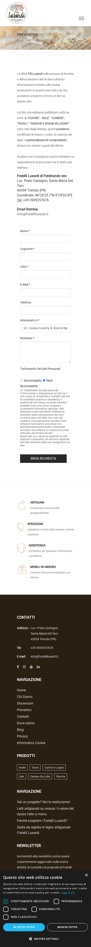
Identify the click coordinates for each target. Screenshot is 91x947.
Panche (60, 776)
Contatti (23, 717)
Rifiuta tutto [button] (67, 927)
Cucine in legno (54, 767)
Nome (25, 231)
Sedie (22, 767)
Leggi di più (68, 892)
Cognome (27, 248)
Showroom (25, 703)
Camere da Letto (40, 776)
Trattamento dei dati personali (40, 368)
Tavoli (35, 767)
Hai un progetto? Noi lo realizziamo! (43, 802)
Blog (20, 730)
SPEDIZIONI (35, 524)
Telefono (25, 302)
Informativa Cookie (31, 743)
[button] (45, 939)
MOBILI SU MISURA (43, 566)
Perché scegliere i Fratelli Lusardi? (42, 821)
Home (21, 690)
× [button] (86, 875)
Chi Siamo (24, 697)
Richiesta (27, 338)
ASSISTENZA (37, 545)
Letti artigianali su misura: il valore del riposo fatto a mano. (45, 811)
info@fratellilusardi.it (32, 214)
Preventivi (43, 40)
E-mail (25, 284)
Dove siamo (26, 723)
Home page (24, 40)
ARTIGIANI (37, 502)
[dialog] (45, 909)
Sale (21, 776)
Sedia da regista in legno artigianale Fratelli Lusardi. (43, 830)
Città (24, 266)
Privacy (22, 736)
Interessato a (30, 320)
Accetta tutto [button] (24, 927)
